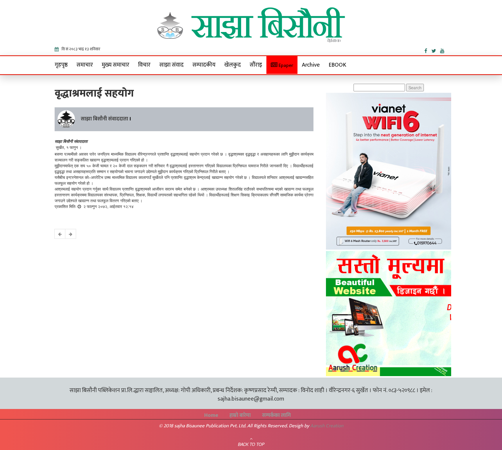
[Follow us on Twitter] (435, 50)
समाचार (84, 65)
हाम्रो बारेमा (240, 415)
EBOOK (337, 65)
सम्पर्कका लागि (276, 415)
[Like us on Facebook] (427, 50)
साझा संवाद (171, 65)
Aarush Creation (326, 426)
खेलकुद (232, 65)
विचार (144, 65)
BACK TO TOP (251, 444)
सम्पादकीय (204, 65)
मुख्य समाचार (115, 65)
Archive (311, 65)
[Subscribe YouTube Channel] (443, 50)
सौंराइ (256, 65)
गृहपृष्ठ (61, 65)
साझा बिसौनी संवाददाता (104, 119)
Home (211, 415)
